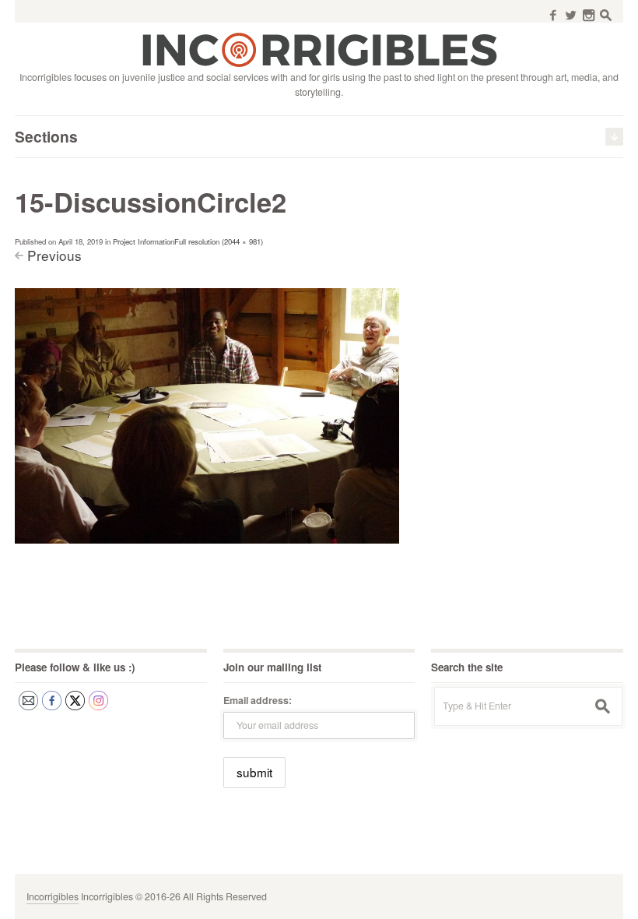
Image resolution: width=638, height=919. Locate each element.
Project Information (143, 241)
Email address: (257, 700)
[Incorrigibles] (319, 49)
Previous (54, 255)
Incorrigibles (52, 896)
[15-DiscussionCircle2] (206, 415)
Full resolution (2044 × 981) (218, 241)
